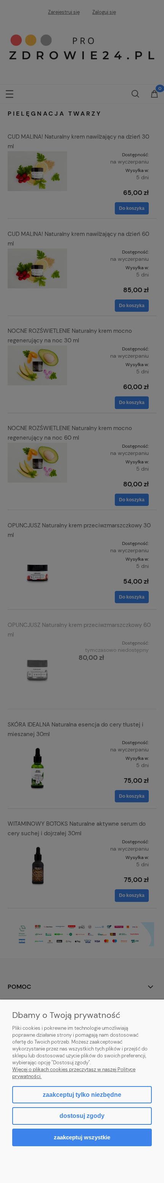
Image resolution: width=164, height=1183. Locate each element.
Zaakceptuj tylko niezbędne (82, 1094)
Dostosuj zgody (82, 1116)
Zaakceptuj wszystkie (82, 1137)
